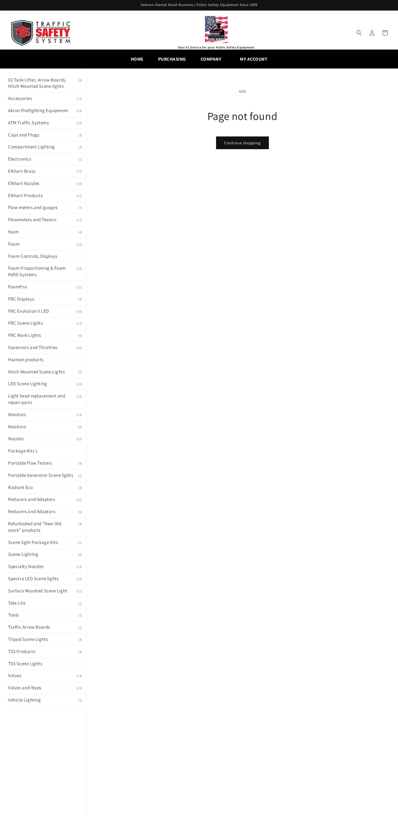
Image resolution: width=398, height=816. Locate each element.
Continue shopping (242, 142)
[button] (213, 59)
